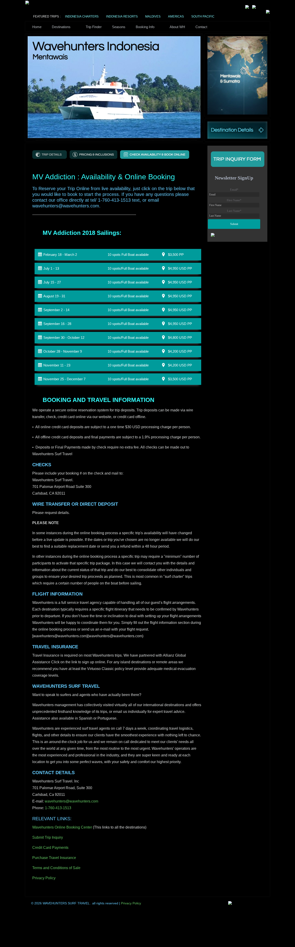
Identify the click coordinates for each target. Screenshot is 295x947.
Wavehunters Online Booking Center (62, 827)
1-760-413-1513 (58, 808)
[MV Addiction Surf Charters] (49, 154)
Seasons (118, 27)
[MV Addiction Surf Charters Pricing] (93, 154)
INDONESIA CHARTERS (82, 16)
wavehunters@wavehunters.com (71, 801)
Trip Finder (94, 27)
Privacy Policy (44, 878)
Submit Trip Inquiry (47, 837)
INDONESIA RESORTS (122, 16)
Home (36, 27)
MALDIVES (153, 16)
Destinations (61, 27)
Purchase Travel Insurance (54, 858)
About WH (177, 27)
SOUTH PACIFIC (202, 16)
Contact (201, 27)
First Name (234, 200)
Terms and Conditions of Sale (56, 868)
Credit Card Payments (50, 848)
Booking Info (145, 27)
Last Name (234, 210)
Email (234, 189)
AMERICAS (176, 16)
